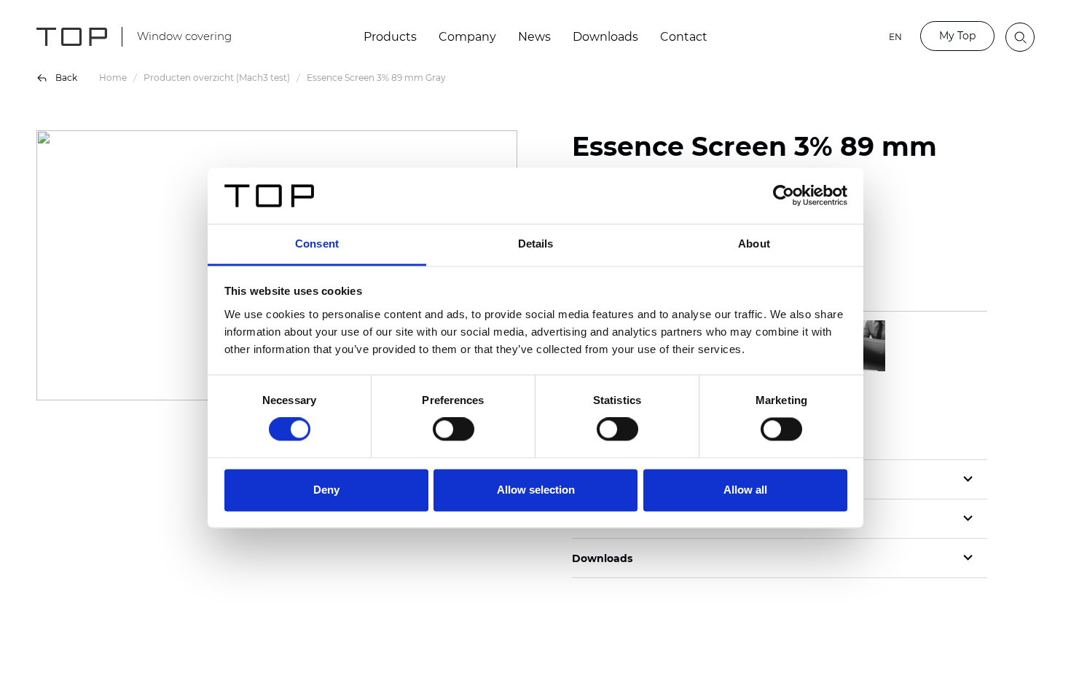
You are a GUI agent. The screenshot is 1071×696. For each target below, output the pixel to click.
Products (390, 37)
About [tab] (754, 243)
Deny (326, 489)
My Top (957, 35)
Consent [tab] (317, 243)
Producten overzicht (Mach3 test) (217, 77)
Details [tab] (536, 243)
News (534, 37)
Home (113, 77)
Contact (683, 37)
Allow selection (536, 489)
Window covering (184, 36)
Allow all (745, 489)
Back (66, 77)
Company (467, 37)
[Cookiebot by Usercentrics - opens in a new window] (783, 196)
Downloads (605, 37)
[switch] (453, 429)
